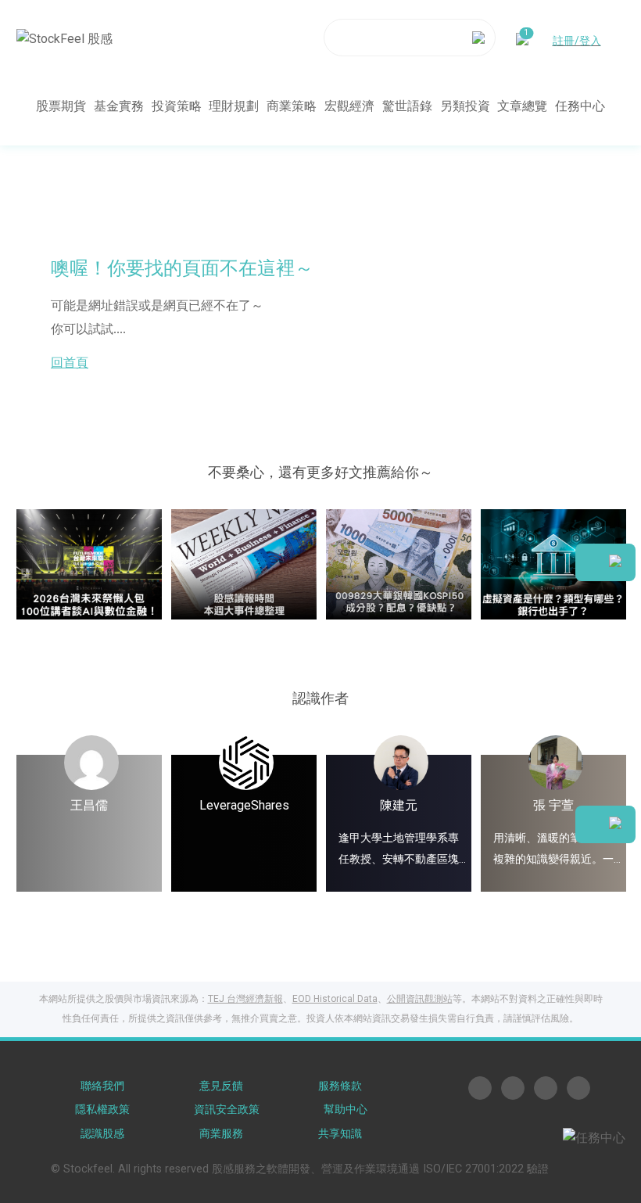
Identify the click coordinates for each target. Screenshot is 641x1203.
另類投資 (465, 106)
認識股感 (102, 1133)
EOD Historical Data (335, 998)
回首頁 (69, 362)
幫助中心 (345, 1109)
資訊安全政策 (227, 1109)
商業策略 (292, 106)
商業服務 (221, 1133)
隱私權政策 (102, 1109)
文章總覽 (522, 106)
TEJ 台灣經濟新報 (245, 998)
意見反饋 (221, 1086)
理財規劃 (234, 106)
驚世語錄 (407, 106)
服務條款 (340, 1086)
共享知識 (340, 1133)
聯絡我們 (102, 1086)
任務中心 (580, 106)
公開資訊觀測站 (420, 998)
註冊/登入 (577, 40)
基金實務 (119, 106)
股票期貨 (61, 106)
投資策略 (177, 106)
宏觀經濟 (349, 106)
